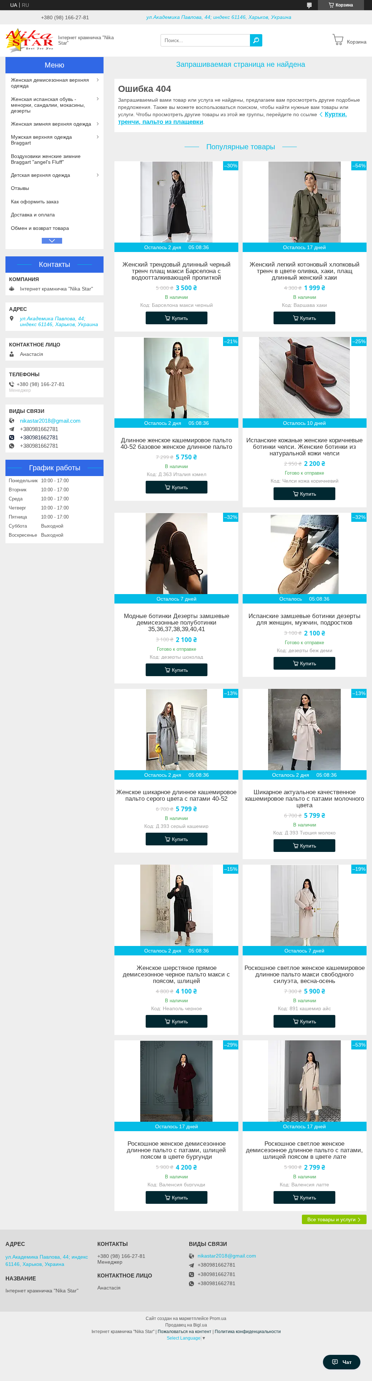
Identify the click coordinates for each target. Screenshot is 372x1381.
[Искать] (256, 40)
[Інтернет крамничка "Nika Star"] (29, 40)
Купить (180, 318)
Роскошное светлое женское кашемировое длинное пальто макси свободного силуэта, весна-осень (304, 974)
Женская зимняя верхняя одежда (51, 124)
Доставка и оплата (33, 215)
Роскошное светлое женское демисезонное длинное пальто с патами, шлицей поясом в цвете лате (304, 1150)
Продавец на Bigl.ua (186, 1325)
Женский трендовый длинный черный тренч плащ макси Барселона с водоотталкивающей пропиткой (176, 271)
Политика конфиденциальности (248, 1331)
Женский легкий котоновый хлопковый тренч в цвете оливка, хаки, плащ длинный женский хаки (305, 271)
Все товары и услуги (331, 1219)
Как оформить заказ (34, 201)
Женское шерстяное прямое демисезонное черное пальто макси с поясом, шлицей (176, 974)
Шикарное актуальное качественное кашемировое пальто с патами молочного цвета (304, 799)
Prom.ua (218, 1318)
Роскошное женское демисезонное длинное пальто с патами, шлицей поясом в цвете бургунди (176, 1150)
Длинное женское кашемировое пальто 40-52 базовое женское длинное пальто (176, 443)
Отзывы (20, 188)
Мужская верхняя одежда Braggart (41, 140)
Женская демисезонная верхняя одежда (50, 83)
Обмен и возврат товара (40, 228)
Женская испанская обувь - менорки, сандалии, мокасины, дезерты (48, 105)
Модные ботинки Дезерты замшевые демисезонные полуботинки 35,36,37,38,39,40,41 (176, 623)
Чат (347, 1362)
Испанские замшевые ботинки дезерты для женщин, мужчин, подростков (304, 619)
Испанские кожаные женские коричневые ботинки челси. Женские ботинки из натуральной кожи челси (304, 447)
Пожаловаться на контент (184, 1331)
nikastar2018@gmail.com (50, 421)
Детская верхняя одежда (40, 175)
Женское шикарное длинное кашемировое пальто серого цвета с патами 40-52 (176, 795)
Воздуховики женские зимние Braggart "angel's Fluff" (46, 159)
